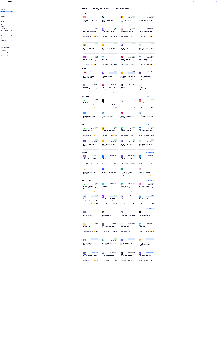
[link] (6, 5)
